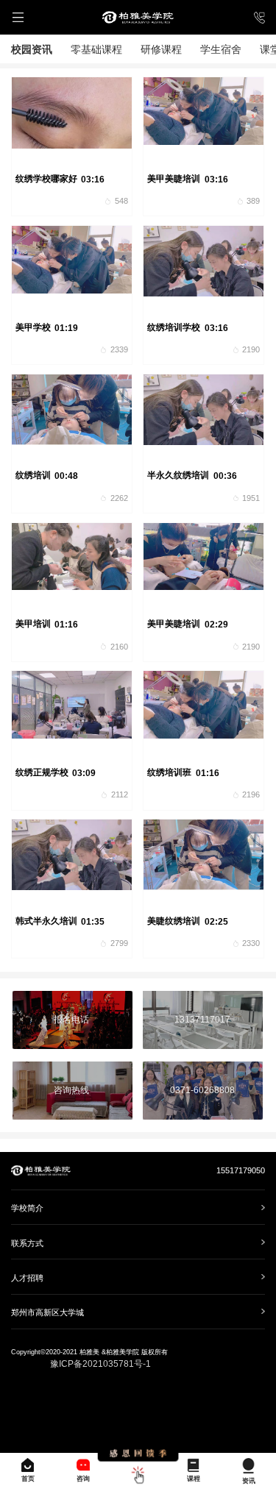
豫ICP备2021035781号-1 (100, 1364)
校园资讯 (31, 49)
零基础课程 (96, 49)
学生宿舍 (220, 49)
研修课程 (161, 49)
